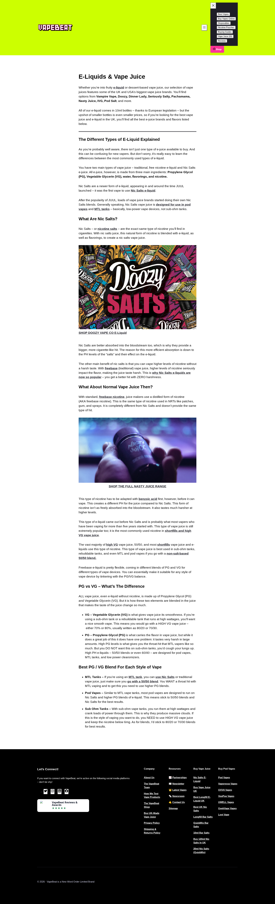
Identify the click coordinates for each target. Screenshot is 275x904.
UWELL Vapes (226, 802)
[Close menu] (213, 6)
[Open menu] (204, 28)
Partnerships (179, 777)
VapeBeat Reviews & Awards (65, 803)
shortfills (163, 544)
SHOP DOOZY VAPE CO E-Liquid (103, 332)
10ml (196, 832)
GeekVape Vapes (227, 808)
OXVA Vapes (225, 790)
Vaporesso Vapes (227, 783)
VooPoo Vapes (226, 796)
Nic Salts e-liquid (143, 190)
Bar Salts (204, 832)
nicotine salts (107, 228)
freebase (111, 368)
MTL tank (135, 677)
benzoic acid (148, 499)
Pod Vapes (224, 777)
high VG (112, 544)
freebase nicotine (111, 396)
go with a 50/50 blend (142, 681)
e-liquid (118, 87)
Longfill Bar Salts (203, 816)
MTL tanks (102, 209)
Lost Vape (223, 814)
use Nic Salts (165, 677)
